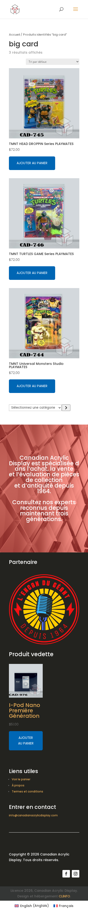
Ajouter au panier (32, 163)
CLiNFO (64, 896)
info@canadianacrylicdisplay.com (33, 815)
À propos (18, 785)
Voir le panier (21, 779)
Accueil (14, 34)
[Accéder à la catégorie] (66, 407)
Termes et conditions (27, 791)
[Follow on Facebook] (66, 873)
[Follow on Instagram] (75, 873)
